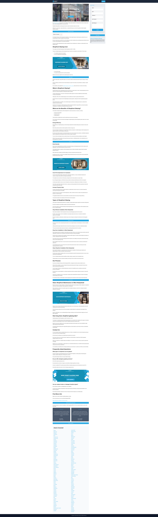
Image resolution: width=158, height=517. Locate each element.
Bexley (72, 506)
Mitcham (72, 464)
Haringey (55, 456)
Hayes (72, 456)
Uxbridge (72, 485)
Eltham (72, 489)
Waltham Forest (73, 431)
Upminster (72, 511)
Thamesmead (73, 494)
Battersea (55, 473)
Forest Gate (73, 448)
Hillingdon (72, 473)
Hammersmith (56, 455)
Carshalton (72, 490)
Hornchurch (73, 510)
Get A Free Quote (70, 423)
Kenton (55, 468)
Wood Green (55, 460)
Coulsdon (72, 503)
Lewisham (72, 461)
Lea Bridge (55, 484)
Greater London (73, 469)
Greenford (55, 496)
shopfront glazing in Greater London (68, 85)
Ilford (72, 477)
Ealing (55, 476)
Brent (66, 400)
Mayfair (55, 447)
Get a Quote (70, 16)
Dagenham (72, 502)
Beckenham (73, 486)
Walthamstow (73, 436)
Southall (55, 510)
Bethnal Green (56, 480)
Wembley (55, 452)
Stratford (72, 432)
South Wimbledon (73, 447)
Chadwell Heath (73, 498)
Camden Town (56, 438)
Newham (72, 460)
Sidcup (72, 499)
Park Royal (55, 450)
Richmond (55, 509)
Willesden (60, 400)
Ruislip (72, 457)
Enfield (72, 439)
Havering (72, 507)
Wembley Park (56, 448)
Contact (103, 1)
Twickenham (73, 443)
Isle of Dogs (73, 440)
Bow (54, 497)
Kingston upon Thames (74, 474)
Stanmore (55, 493)
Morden (72, 465)
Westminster (55, 459)
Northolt (55, 502)
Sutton (72, 493)
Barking (72, 482)
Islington (55, 451)
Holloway (55, 443)
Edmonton (55, 505)
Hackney (55, 477)
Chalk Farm (63, 400)
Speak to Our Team (70, 220)
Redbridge (72, 472)
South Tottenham (56, 467)
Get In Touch (97, 35)
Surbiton (72, 481)
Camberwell (55, 494)
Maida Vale (56, 400)
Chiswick (55, 463)
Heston (72, 444)
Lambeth (55, 498)
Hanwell (55, 489)
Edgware (55, 472)
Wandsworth (55, 488)
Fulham (55, 471)
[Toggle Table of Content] (61, 34)
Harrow (55, 481)
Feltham (72, 478)
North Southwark (56, 464)
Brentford (55, 492)
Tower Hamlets (56, 501)
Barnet (55, 485)
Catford (72, 468)
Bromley (55, 506)
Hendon (55, 439)
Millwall (72, 435)
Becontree (72, 495)
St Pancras (55, 442)
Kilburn (54, 400)
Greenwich (72, 449)
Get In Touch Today (71, 31)
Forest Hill (72, 453)
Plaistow (72, 452)
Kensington (55, 446)
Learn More (70, 141)
